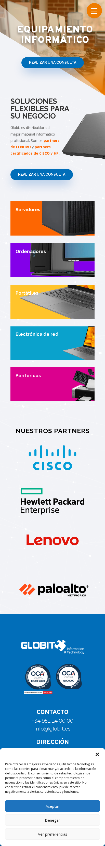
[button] (97, 754)
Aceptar (52, 806)
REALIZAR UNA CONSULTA (52, 62)
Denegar (52, 820)
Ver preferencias (52, 834)
